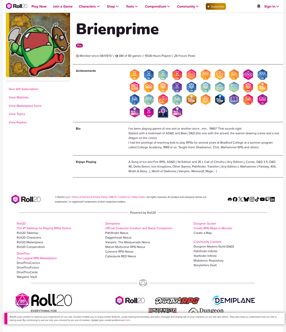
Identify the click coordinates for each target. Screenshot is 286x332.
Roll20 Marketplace (30, 242)
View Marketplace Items (25, 106)
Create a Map (203, 233)
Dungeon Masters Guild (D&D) (214, 246)
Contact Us (124, 197)
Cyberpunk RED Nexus (120, 256)
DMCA (113, 197)
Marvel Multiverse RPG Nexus (125, 247)
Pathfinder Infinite (206, 251)
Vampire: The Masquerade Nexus (127, 242)
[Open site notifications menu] (258, 6)
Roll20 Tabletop (27, 233)
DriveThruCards (27, 272)
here (127, 320)
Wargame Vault (27, 277)
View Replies (18, 122)
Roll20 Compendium (31, 247)
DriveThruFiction (28, 267)
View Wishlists (18, 97)
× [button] (282, 317)
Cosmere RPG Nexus (119, 251)
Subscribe (217, 6)
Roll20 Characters (29, 237)
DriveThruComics (28, 263)
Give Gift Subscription (23, 89)
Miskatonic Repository (209, 260)
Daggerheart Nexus (118, 237)
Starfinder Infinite (205, 256)
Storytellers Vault (205, 265)
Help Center (138, 197)
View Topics (17, 114)
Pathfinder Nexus (116, 233)
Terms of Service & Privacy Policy (89, 197)
